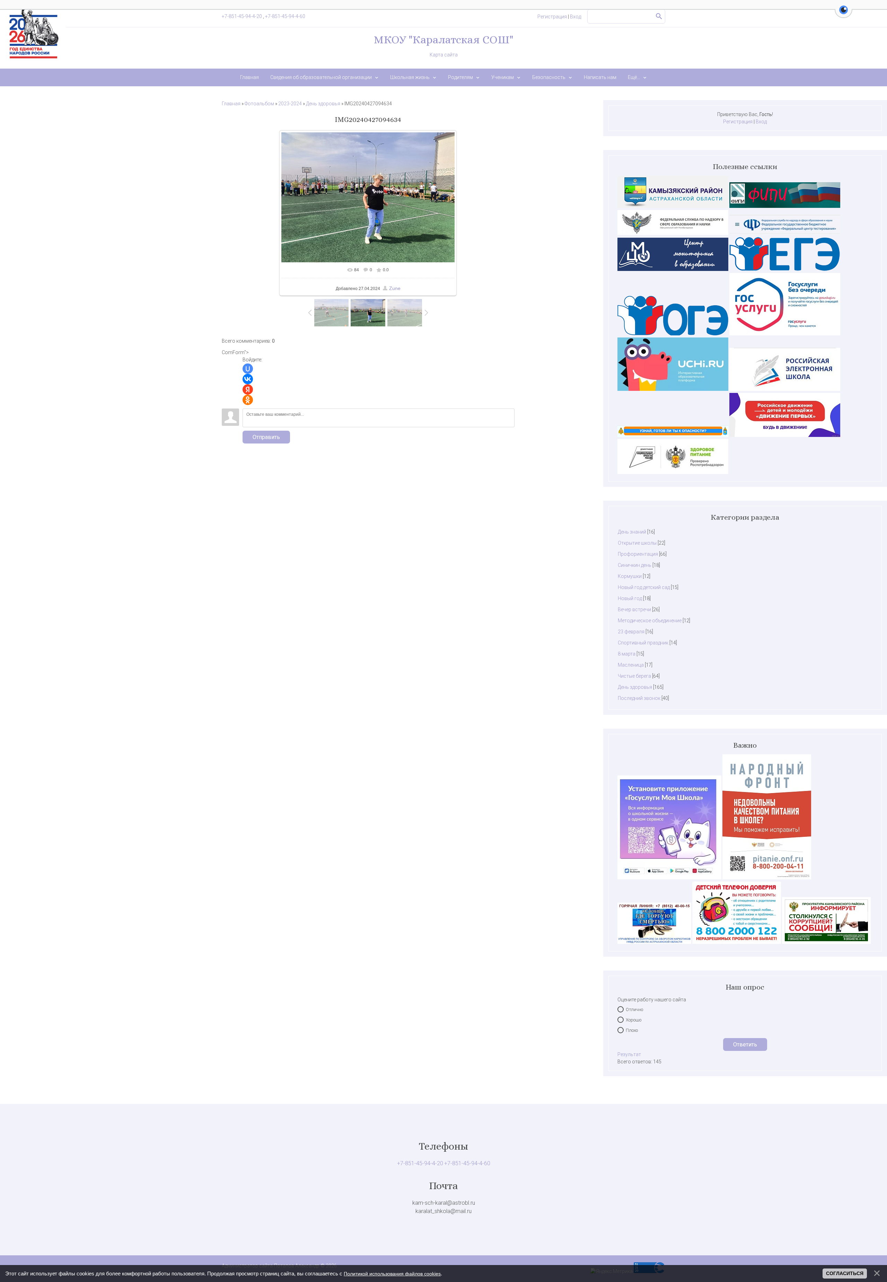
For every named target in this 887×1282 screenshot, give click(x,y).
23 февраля (631, 631)
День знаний (632, 532)
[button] (843, 14)
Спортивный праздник (643, 643)
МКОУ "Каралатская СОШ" (443, 39)
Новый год (630, 598)
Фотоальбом (259, 103)
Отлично (634, 1009)
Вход (575, 16)
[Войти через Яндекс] (248, 389)
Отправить (266, 437)
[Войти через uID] (248, 368)
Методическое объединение (650, 620)
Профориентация (638, 554)
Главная (231, 103)
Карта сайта (444, 55)
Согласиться (844, 1273)
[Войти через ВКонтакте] (248, 379)
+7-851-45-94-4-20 (242, 16)
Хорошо (633, 1019)
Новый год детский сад (644, 587)
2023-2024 (290, 103)
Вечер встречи (634, 609)
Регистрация (552, 16)
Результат (629, 1054)
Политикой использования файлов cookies (392, 1273)
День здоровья (323, 103)
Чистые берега (634, 676)
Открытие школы (637, 543)
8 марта (626, 654)
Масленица (631, 665)
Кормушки (630, 576)
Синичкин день (634, 565)
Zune (395, 288)
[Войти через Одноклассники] (248, 400)
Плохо (632, 1030)
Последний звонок (639, 698)
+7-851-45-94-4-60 (285, 16)
